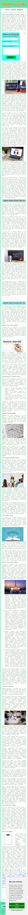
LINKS (14, 7)
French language (6, 823)
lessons (7, 873)
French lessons (12, 306)
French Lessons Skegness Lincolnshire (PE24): (13, 14)
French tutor (5, 866)
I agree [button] (16, 904)
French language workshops (9, 461)
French (16, 833)
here (21, 827)
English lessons (11, 875)
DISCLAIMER (24, 7)
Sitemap (3, 903)
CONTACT (20, 7)
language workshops (17, 502)
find (6, 807)
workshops (4, 487)
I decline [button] (17, 907)
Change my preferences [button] (17, 910)
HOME (11, 7)
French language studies (19, 856)
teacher (24, 67)
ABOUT (17, 7)
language (4, 95)
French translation (19, 874)
